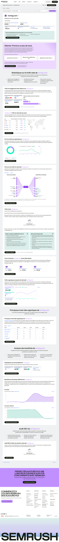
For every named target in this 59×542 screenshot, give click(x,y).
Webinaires (52, 503)
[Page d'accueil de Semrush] (4, 2)
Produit (15, 1)
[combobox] (34, 11)
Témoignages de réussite (28, 502)
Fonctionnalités (28, 494)
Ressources (29, 1)
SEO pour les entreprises (36, 495)
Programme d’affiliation (30, 505)
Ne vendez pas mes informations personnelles (45, 505)
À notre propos (44, 493)
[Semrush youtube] (4, 513)
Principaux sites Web (37, 504)
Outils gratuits (36, 506)
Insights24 (35, 500)
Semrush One (28, 493)
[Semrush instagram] (2, 513)
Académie (51, 494)
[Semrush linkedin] (1, 513)
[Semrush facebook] (5, 513)
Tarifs (19, 1)
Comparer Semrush (29, 500)
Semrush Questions (45, 494)
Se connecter (48, 1)
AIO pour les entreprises (36, 497)
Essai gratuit (55, 1)
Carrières (43, 497)
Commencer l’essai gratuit (6, 501)
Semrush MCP (36, 493)
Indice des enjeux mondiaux (44, 502)
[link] (7, 5)
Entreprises (35, 1)
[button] (43, 5)
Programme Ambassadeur (52, 505)
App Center (36, 503)
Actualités (43, 496)
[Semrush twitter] (6, 513)
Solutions (23, 1)
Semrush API (52, 496)
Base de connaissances (53, 493)
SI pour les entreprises (37, 499)
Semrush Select (44, 500)
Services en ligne (7, 20)
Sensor (35, 507)
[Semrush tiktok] (3, 513)
